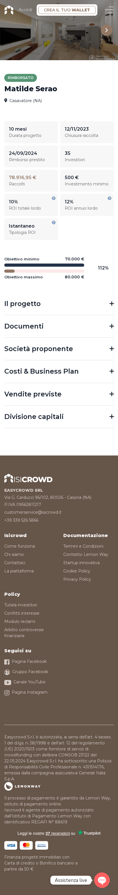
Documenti (24, 326)
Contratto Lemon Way (85, 554)
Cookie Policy (76, 571)
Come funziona (19, 546)
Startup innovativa (81, 562)
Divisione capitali (34, 416)
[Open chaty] (102, 880)
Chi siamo (14, 554)
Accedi (25, 9)
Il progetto (22, 303)
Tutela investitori (20, 605)
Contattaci (14, 562)
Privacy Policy (77, 579)
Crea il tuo (67, 10)
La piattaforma (19, 571)
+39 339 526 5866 (21, 520)
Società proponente (38, 349)
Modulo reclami (19, 621)
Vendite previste (33, 394)
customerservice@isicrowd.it (33, 512)
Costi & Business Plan (41, 371)
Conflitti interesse (22, 613)
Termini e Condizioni (83, 546)
